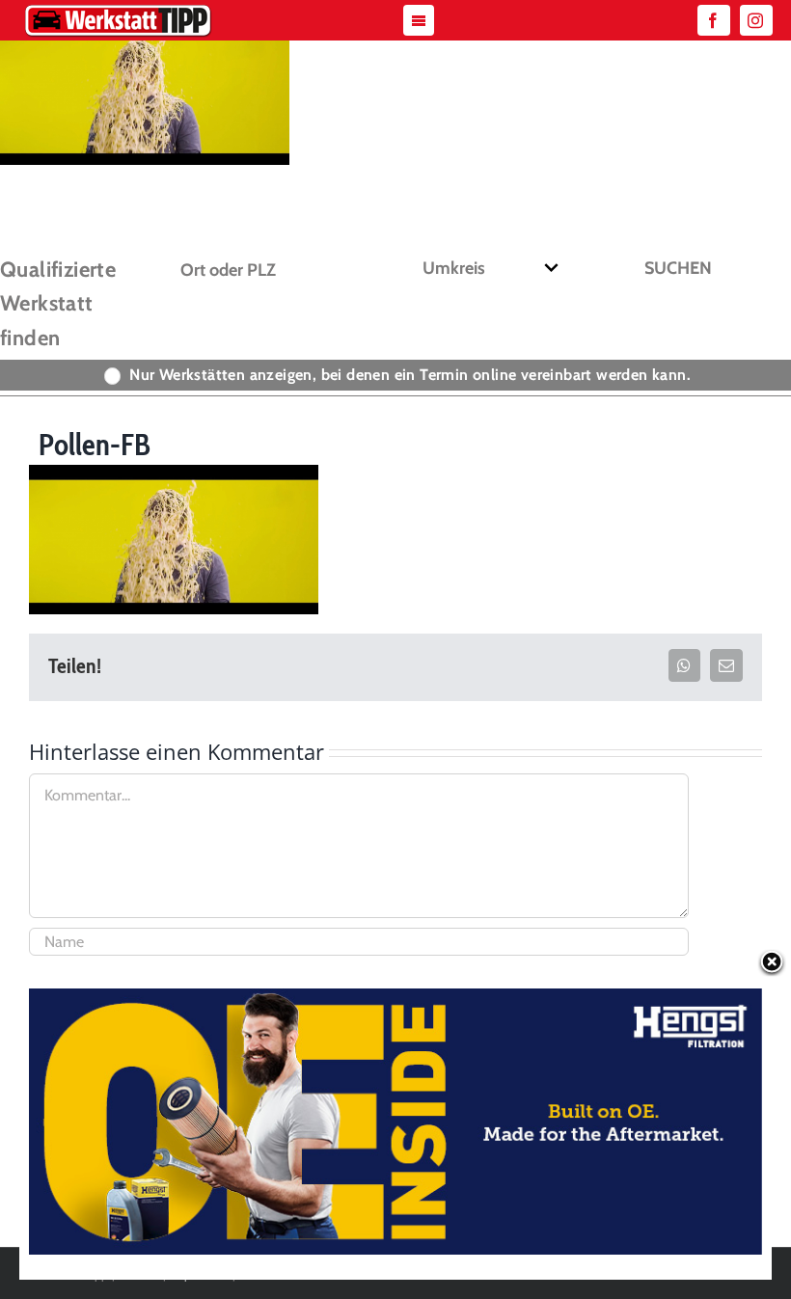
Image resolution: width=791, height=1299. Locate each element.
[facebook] (713, 20)
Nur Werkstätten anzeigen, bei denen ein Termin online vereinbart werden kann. (410, 374)
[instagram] (756, 20)
